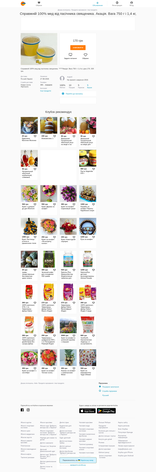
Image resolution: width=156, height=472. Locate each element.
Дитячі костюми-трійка (66, 442)
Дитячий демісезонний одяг (47, 450)
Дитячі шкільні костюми (65, 447)
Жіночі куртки (26, 422)
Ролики (101, 442)
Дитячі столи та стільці (46, 467)
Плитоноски (25, 446)
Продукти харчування (103, 426)
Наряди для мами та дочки (48, 439)
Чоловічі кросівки (86, 422)
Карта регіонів (123, 426)
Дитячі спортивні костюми (105, 456)
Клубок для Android (125, 456)
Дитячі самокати (46, 443)
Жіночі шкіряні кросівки (26, 441)
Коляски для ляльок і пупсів (107, 432)
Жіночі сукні (25, 431)
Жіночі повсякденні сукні (28, 450)
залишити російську (78, 465)
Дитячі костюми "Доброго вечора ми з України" (68, 432)
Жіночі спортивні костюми (27, 426)
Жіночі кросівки (46, 422)
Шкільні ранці (104, 452)
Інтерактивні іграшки (107, 446)
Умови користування (126, 446)
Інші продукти (45, 91)
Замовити (78, 48)
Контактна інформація (122, 436)
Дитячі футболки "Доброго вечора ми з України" (68, 453)
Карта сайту (123, 422)
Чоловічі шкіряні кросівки (85, 440)
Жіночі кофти (26, 454)
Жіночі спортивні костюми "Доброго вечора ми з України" (48, 432)
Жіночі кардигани (27, 434)
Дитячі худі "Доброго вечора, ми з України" (48, 456)
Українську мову (87, 460)
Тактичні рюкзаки (27, 457)
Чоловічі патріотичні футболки (87, 435)
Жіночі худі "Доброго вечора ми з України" (48, 426)
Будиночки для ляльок (65, 426)
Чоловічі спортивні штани (86, 448)
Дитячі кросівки (105, 449)
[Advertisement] (78, 23)
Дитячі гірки (64, 422)
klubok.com (23, 3)
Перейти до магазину (74, 94)
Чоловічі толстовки (86, 453)
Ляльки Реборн (105, 422)
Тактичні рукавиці (86, 444)
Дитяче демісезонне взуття (48, 462)
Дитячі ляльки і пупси (107, 436)
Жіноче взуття (26, 437)
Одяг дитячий (65, 438)
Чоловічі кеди (84, 426)
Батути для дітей (105, 439)
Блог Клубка (123, 429)
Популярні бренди (125, 432)
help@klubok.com (125, 449)
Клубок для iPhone (125, 452)
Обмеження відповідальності (124, 441)
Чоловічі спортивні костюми (86, 430)
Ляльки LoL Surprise (48, 446)
